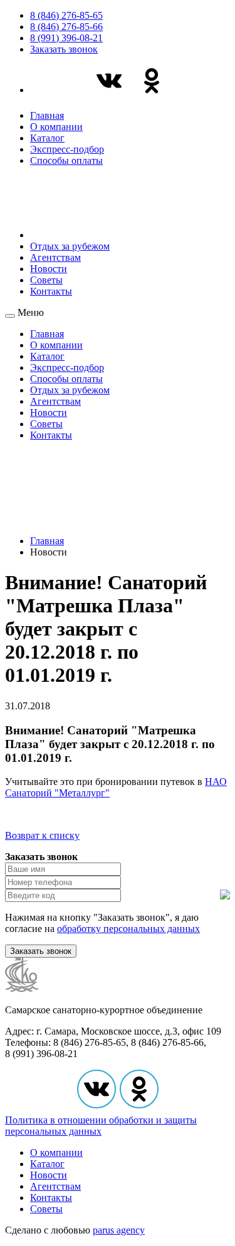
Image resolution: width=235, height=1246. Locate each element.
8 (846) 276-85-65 (66, 15)
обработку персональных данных (128, 928)
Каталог (47, 138)
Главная (47, 115)
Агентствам (55, 257)
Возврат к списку (42, 835)
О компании (56, 126)
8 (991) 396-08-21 (66, 38)
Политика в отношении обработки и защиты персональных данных (101, 1126)
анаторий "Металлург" (61, 793)
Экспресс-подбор (67, 149)
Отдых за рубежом (70, 246)
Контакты (51, 291)
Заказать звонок (64, 49)
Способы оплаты (66, 160)
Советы (46, 280)
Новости (48, 268)
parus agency (119, 1230)
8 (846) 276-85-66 (66, 26)
